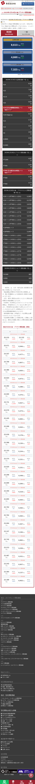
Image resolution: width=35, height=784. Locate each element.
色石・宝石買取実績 (8, 695)
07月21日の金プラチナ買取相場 (17, 495)
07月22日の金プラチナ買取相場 (17, 487)
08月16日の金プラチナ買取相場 (17, 374)
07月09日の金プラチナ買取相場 (17, 560)
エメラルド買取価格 (6, 613)
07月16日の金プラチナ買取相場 (17, 520)
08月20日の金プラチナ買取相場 (17, 342)
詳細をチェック (8, 109)
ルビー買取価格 (5, 663)
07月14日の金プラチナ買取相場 (17, 536)
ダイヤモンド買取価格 (8, 634)
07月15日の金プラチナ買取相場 (17, 528)
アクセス (3, 759)
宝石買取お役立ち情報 (8, 710)
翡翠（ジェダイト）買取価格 (8, 650)
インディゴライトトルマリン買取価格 (11, 611)
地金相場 (22, 783)
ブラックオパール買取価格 (8, 652)
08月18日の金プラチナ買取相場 (17, 358)
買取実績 (31, 783)
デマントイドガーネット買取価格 (10, 640)
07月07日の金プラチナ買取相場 (17, 576)
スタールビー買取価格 (7, 630)
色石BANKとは (6, 675)
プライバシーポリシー (7, 761)
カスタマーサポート (8, 739)
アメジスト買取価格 (6, 605)
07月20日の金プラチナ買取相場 (17, 503)
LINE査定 (4, 783)
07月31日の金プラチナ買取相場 (17, 431)
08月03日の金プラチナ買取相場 (17, 423)
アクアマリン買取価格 (7, 602)
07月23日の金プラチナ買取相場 (17, 479)
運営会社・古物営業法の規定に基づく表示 (12, 762)
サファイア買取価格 (6, 622)
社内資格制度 (4, 757)
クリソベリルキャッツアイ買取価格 (10, 617)
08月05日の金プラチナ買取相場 (17, 406)
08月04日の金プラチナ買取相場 (17, 415)
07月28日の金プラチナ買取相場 (17, 455)
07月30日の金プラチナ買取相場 (17, 439)
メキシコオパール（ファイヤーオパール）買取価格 (14, 658)
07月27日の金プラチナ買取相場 (17, 463)
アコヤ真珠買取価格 (6, 603)
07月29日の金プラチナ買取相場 (17, 447)
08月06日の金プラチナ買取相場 (17, 398)
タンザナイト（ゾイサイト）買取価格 (11, 636)
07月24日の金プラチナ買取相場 (17, 471)
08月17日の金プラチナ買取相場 (17, 366)
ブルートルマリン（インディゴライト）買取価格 (14, 654)
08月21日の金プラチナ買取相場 (17, 334)
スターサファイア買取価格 (8, 628)
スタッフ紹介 (5, 677)
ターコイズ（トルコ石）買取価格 (10, 638)
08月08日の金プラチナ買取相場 (17, 382)
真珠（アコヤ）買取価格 (7, 626)
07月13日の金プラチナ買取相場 (17, 544)
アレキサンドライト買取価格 (8, 607)
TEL (13, 783)
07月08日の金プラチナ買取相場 (17, 568)
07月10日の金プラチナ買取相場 (17, 552)
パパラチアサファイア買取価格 (9, 646)
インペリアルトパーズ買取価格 (9, 609)
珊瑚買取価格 (4, 624)
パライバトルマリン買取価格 (8, 648)
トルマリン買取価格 (6, 642)
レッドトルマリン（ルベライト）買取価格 (12, 665)
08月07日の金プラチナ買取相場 (17, 390)
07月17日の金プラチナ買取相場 (17, 511)
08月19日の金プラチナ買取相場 (17, 350)
